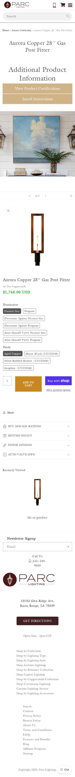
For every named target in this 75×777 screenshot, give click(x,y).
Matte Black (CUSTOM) (42, 353)
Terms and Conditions (37, 730)
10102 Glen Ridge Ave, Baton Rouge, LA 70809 (37, 603)
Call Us (37, 556)
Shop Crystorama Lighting (33, 683)
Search (27, 706)
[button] (63, 4)
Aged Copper (12, 353)
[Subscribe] (67, 546)
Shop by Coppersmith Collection (37, 679)
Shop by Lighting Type (31, 655)
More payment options (58, 389)
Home (5, 30)
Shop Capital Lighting (30, 674)
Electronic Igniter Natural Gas (24, 318)
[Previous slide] (29, 196)
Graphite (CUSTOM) (18, 368)
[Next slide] (45, 196)
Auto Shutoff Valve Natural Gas (25, 332)
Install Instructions (37, 99)
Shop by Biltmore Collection (34, 669)
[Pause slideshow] (71, 196)
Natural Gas (12, 311)
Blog (26, 744)
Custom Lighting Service (32, 688)
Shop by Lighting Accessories (35, 693)
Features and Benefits (36, 739)
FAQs (26, 734)
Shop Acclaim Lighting (31, 665)
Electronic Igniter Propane (21, 325)
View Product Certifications (37, 88)
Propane (29, 311)
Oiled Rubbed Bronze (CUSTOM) (26, 360)
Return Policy (32, 720)
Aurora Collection (21, 30)
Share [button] (10, 412)
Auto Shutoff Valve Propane (22, 339)
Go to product (37, 517)
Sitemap (28, 753)
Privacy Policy (32, 715)
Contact (28, 711)
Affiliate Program (34, 748)
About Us (29, 725)
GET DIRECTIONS (37, 621)
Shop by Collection (28, 651)
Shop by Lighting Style (31, 660)
